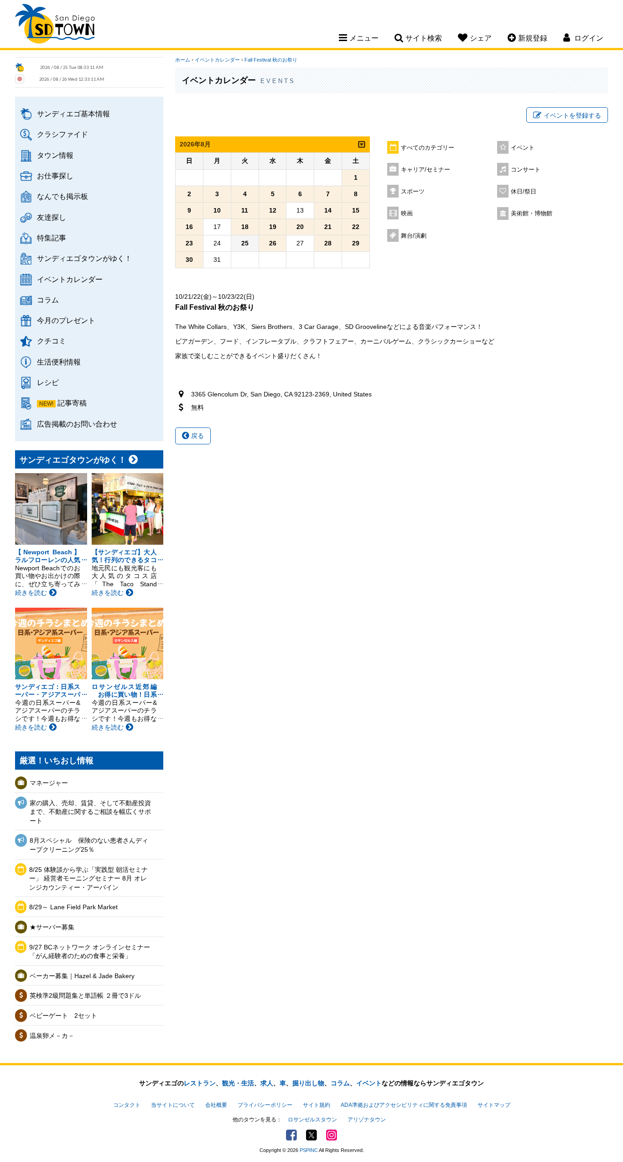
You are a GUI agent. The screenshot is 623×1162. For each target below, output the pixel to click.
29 (355, 243)
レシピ (48, 382)
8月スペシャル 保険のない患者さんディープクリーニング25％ (89, 845)
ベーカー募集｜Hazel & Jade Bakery (82, 976)
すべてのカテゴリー (427, 148)
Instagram (331, 1135)
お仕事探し (55, 176)
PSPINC (309, 1150)
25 (245, 243)
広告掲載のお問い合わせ (77, 424)
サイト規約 (316, 1105)
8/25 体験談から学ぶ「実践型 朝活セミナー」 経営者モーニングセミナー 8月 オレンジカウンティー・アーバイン (88, 878)
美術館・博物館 (531, 213)
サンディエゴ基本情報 (73, 113)
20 (300, 226)
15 (355, 210)
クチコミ (51, 341)
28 (328, 243)
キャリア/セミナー (425, 170)
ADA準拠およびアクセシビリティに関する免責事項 (404, 1105)
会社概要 (216, 1105)
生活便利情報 (59, 362)
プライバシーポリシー (265, 1105)
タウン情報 (55, 155)
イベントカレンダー (70, 279)
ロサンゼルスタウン (312, 1119)
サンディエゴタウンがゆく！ (84, 258)
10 (217, 210)
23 (189, 243)
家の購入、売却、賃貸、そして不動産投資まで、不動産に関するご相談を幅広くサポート (90, 811)
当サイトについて (173, 1105)
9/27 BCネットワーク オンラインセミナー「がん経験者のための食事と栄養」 (89, 951)
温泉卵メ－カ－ (52, 1035)
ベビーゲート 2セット (63, 1015)
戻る (196, 435)
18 (245, 226)
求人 (266, 1083)
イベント (523, 148)
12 (272, 210)
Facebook (291, 1135)
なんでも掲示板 (62, 196)
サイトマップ (494, 1105)
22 (355, 226)
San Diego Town (55, 25)
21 (328, 226)
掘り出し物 (308, 1083)
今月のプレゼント (66, 320)
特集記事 (51, 238)
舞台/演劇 (413, 236)
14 (328, 210)
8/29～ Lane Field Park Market (73, 907)
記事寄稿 (72, 403)
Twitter (311, 1135)
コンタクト (126, 1105)
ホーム (182, 60)
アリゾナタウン (367, 1119)
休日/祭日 (523, 191)
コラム (48, 300)
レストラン (200, 1083)
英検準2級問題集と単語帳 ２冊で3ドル (85, 995)
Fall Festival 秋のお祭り (270, 60)
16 (189, 226)
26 (272, 243)
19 (272, 226)
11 (244, 210)
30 (189, 259)
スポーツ (413, 191)
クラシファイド (62, 134)
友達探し (51, 217)
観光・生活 (238, 1083)
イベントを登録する (572, 115)
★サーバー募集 (52, 927)
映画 (407, 213)
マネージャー (49, 783)
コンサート (525, 170)
